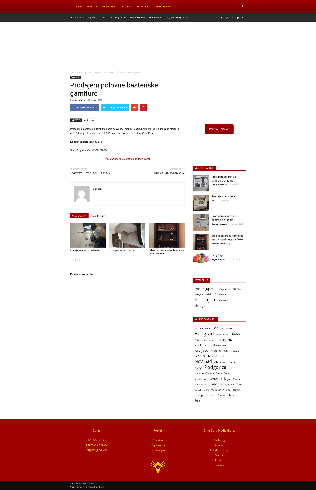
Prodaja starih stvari (224, 196)
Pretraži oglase (137, 17)
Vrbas (226, 389)
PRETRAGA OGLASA (97, 445)
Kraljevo (201, 350)
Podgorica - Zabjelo (204, 373)
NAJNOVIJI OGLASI (97, 450)
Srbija (225, 378)
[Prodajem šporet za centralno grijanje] (201, 222)
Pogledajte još (98, 216)
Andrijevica (89, 120)
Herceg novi (224, 339)
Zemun (236, 389)
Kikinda (198, 345)
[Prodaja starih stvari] (201, 203)
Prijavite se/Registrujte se (82, 17)
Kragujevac (220, 345)
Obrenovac (220, 362)
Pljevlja (198, 368)
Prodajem (206, 299)
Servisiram (224, 300)
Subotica (217, 384)
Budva (235, 334)
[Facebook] (221, 17)
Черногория (158, 445)
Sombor (213, 378)
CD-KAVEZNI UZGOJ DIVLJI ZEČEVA (90, 173)
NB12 (213, 200)
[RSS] (232, 17)
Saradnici (219, 445)
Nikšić (212, 356)
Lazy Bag (217, 255)
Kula (226, 350)
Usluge (200, 305)
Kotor (207, 345)
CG (77, 6)
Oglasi (86, 72)
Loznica (200, 356)
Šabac (232, 395)
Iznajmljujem (204, 289)
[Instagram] (227, 17)
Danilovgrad (209, 340)
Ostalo (208, 294)
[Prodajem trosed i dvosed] (127, 235)
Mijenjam (199, 294)
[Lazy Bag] (201, 258)
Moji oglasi (120, 17)
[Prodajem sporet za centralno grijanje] (201, 183)
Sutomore (229, 384)
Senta (226, 373)
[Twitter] (238, 17)
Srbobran (237, 379)
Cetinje (198, 340)
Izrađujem (221, 289)
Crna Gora (158, 440)
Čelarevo (222, 395)
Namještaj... (75, 77)
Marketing (160, 6)
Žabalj (198, 400)
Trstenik (198, 390)
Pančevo (233, 362)
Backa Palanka (202, 328)
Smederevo (201, 378)
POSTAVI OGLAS (219, 129)
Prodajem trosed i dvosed (122, 250)
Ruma (219, 373)
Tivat (239, 384)
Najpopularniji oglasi (177, 17)
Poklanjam (220, 294)
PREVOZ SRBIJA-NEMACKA (169, 173)
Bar (215, 328)
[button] (242, 7)
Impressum (219, 465)
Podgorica (215, 367)
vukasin (81, 100)
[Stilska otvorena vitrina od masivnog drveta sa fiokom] (167, 235)
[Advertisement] (158, 46)
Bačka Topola (226, 328)
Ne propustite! (79, 216)
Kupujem (235, 289)
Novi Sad (203, 361)
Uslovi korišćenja (219, 450)
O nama (219, 455)
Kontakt (219, 460)
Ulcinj (206, 389)
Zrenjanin (201, 395)
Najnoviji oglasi (156, 17)
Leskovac (234, 351)
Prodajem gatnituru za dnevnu (84, 250)
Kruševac (216, 350)
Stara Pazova (201, 384)
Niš (222, 356)
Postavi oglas (105, 17)
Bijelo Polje (222, 334)
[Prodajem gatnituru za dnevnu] (88, 235)
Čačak (213, 395)
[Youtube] (243, 17)
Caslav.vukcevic (219, 184)
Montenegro (158, 450)
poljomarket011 (218, 259)
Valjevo (216, 389)
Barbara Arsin (218, 243)
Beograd (204, 333)
